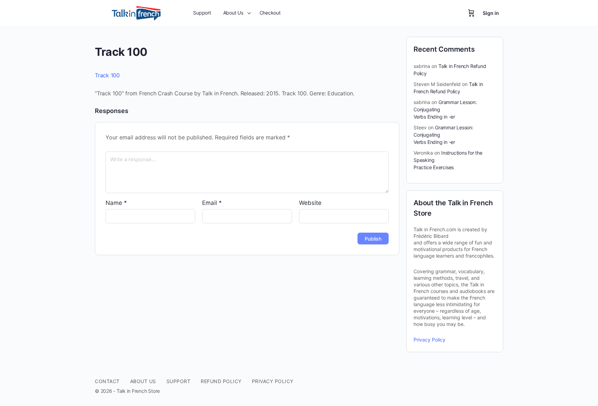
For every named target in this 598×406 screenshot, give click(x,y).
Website (310, 202)
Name (116, 202)
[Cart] (471, 13)
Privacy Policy (429, 340)
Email (212, 202)
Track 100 (107, 75)
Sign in (491, 13)
